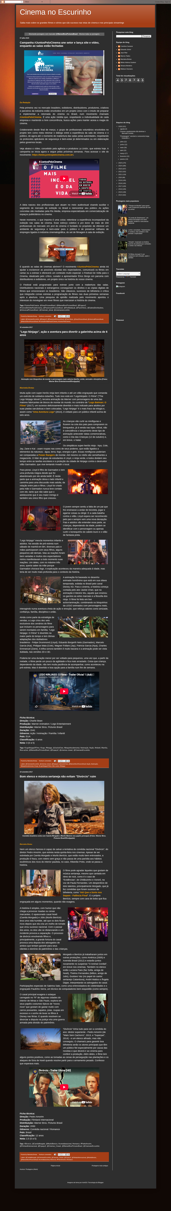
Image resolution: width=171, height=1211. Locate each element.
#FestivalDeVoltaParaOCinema (48, 321)
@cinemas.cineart (45, 764)
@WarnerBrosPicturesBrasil (29, 321)
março (122, 153)
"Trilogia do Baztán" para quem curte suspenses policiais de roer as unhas (139, 207)
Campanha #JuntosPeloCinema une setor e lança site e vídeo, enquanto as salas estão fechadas (59, 44)
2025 (120, 163)
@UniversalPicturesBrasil (95, 319)
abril (122, 150)
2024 (120, 166)
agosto (122, 129)
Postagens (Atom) (32, 1169)
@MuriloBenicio (91, 1157)
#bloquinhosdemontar (27, 766)
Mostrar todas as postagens (89, 34)
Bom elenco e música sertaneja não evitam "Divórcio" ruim (58, 776)
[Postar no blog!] (61, 316)
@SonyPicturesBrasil (80, 319)
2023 (120, 169)
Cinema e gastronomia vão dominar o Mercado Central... (133, 132)
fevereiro (123, 156)
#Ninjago (62, 766)
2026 (120, 126)
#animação (94, 764)
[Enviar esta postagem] (55, 316)
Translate (133, 277)
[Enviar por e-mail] (59, 316)
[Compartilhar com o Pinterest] (68, 316)
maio (122, 147)
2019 (120, 180)
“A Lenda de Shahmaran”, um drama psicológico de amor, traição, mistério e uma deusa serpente (138, 220)
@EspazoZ (43, 319)
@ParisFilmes (69, 319)
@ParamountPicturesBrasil (56, 319)
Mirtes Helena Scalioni (128, 62)
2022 (120, 172)
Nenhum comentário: (45, 316)
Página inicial (55, 1166)
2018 (120, 183)
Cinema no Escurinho (55, 12)
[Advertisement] (135, 101)
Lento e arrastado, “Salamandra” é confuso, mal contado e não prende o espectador (139, 231)
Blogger (100, 1182)
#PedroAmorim (61, 1159)
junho (122, 144)
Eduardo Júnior (126, 49)
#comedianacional (44, 1159)
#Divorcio (53, 1159)
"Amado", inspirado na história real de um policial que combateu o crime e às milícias (139, 243)
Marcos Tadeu (125, 56)
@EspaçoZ (55, 764)
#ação (88, 764)
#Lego (36, 766)
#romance (70, 1159)
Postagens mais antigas (100, 1166)
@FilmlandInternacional (79, 1157)
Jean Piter (124, 53)
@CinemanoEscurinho (32, 319)
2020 (120, 177)
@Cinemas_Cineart (57, 1157)
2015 (120, 192)
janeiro (122, 159)
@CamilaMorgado (31, 1157)
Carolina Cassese (127, 46)
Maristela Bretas (126, 59)
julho (122, 142)
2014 (120, 195)
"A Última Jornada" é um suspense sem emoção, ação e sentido (138, 256)
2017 (120, 186)
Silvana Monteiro (126, 66)
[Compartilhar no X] (64, 316)
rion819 (84, 1182)
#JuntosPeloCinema (64, 321)
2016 (120, 189)
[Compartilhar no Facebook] (66, 316)
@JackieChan (63, 764)
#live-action (55, 766)
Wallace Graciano (127, 69)
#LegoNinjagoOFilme (45, 766)
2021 (120, 174)
